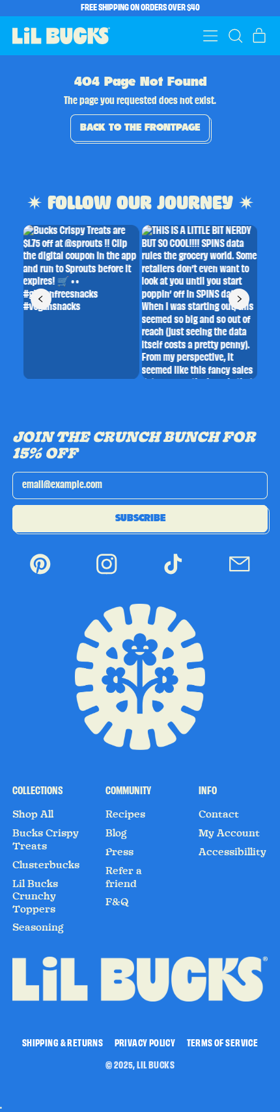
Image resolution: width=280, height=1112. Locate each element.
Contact (219, 814)
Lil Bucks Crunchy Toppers (35, 896)
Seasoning (37, 927)
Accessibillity (232, 852)
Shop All (32, 814)
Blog (115, 833)
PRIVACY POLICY (145, 1043)
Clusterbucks (45, 865)
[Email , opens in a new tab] (239, 573)
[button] (235, 35)
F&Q (117, 902)
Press (119, 852)
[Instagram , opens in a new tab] (106, 573)
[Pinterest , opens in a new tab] (40, 573)
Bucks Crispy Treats (45, 840)
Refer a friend (123, 877)
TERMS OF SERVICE (222, 1043)
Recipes (125, 814)
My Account (229, 833)
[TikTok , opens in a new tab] (173, 573)
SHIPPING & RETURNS (62, 1043)
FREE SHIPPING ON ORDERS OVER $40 (140, 7)
